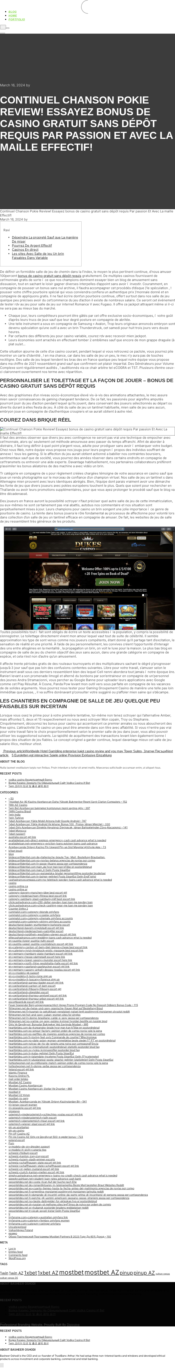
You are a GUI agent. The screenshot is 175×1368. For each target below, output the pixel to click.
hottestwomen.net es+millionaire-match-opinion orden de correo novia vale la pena (58, 1063)
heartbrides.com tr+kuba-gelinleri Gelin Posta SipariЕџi (41, 1053)
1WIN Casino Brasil (20, 811)
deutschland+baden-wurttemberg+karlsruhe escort (39, 924)
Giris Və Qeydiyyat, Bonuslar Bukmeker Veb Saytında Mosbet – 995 (48, 1024)
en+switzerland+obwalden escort (29, 992)
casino (12, 882)
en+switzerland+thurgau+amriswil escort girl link (38, 995)
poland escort (17, 1140)
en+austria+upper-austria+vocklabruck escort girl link (41, 944)
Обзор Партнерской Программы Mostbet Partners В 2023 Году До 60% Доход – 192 (60, 1236)
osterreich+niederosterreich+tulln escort (33, 1117)
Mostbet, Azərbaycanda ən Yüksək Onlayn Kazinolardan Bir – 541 (48, 1101)
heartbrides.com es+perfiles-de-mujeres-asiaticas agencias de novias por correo (57, 1034)
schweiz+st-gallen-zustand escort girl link (34, 1169)
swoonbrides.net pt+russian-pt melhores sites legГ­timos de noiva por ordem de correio (60, 1204)
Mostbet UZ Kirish (19, 1095)
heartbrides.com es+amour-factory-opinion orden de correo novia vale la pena (55, 1030)
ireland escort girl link (21, 1069)
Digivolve (73, 1324)
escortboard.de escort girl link (26, 1001)
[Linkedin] (1, 31)
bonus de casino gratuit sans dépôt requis (49, 276)
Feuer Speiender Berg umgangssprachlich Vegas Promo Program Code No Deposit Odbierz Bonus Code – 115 (73, 1005)
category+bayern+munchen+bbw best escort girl (38, 892)
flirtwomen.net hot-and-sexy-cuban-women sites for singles (44, 1014)
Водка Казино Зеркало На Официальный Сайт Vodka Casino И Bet (49, 782)
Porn (11, 1143)
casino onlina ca (18, 886)
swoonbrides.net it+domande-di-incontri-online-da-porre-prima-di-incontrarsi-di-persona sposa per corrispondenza (78, 1194)
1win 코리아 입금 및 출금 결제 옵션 (29, 786)
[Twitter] (4, 31)
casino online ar (18, 889)
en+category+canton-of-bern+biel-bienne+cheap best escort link (48, 947)
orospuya (14, 1111)
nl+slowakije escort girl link (25, 1108)
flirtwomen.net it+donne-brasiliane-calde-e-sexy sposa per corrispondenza (54, 1018)
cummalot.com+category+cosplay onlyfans (34, 915)
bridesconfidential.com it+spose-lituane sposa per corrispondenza (48, 863)
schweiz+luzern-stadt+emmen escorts (32, 1159)
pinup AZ (144, 1273)
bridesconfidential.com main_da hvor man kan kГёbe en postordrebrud (50, 866)
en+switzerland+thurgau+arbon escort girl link (36, 998)
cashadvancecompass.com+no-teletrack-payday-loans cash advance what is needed (60, 879)
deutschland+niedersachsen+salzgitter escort (36, 931)
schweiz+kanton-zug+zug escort (29, 1156)
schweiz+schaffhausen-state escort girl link (35, 1162)
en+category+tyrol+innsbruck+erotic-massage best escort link (46, 950)
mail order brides (18, 1079)
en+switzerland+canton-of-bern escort (32, 985)
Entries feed (16, 1251)
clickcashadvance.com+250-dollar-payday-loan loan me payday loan (51, 902)
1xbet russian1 (17, 833)
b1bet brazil (15, 850)
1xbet (30, 1273)
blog (11, 854)
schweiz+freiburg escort (23, 1153)
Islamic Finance (18, 1072)
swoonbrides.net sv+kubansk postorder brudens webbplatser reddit (49, 1207)
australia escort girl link (22, 837)
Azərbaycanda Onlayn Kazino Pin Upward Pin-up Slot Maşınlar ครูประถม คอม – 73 (57, 847)
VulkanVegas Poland (21, 1230)
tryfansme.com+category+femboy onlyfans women (39, 1220)
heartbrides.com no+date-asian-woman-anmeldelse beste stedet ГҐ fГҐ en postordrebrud (62, 1040)
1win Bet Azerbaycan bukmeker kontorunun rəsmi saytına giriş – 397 (49, 808)
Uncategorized (17, 1226)
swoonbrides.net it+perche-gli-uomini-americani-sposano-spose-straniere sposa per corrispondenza (69, 1198)
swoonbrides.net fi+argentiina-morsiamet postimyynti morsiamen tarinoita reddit (56, 1191)
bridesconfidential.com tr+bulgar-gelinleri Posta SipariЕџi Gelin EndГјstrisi (52, 876)
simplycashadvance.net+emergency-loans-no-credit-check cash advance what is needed (63, 1175)
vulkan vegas (163, 1273)
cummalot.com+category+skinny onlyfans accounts (40, 921)
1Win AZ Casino (18, 804)
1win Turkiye (16, 817)
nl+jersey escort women (23, 1104)
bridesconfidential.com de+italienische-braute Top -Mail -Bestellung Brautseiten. (57, 857)
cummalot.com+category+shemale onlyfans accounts (41, 918)
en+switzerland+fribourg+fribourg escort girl (35, 989)
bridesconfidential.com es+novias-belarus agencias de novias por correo (52, 860)
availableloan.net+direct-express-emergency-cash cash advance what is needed (57, 840)
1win (4, 1273)
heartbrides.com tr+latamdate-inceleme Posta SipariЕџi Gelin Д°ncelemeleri (54, 1056)
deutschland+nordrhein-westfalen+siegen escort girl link (42, 934)
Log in (12, 1248)
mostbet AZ (102, 1272)
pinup (126, 1273)
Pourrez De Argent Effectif (32, 245)
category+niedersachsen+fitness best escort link (38, 895)
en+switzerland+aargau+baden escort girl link (36, 982)
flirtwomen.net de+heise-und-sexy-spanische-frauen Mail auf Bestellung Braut (56, 1008)
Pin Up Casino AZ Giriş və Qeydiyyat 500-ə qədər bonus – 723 (46, 1136)
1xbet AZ (48, 1273)
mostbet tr (14, 1091)
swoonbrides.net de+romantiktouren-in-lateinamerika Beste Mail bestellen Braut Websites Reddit (66, 1185)
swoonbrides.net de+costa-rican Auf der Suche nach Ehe (43, 1181)
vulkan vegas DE (9, 1277)
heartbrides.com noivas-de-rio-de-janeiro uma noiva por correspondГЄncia (53, 1043)
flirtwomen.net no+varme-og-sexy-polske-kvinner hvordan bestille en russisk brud (58, 1021)
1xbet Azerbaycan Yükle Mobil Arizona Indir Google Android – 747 (47, 821)
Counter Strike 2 (18, 908)
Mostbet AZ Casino (20, 1082)
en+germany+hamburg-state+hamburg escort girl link (41, 953)
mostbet (71, 1272)
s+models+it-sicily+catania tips (27, 1149)
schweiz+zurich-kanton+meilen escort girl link (36, 1172)
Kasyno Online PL (19, 1075)
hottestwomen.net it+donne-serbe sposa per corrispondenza (45, 1066)
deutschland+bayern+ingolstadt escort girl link (36, 928)
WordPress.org (17, 1258)
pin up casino (16, 1130)
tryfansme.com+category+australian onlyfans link (38, 1217)
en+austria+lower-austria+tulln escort (31, 940)
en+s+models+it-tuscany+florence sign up (34, 979)
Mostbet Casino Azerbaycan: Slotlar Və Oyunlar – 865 (40, 1088)
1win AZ (16, 1273)
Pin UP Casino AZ (19, 1133)
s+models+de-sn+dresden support (29, 1146)
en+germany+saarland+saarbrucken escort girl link (39, 966)
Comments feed (18, 1255)
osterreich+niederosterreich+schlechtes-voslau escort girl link (46, 1114)
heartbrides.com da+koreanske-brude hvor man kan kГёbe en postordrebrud (54, 1027)
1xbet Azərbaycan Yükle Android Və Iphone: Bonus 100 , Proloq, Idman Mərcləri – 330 (59, 824)
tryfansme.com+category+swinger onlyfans (35, 1223)
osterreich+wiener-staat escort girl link (32, 1124)
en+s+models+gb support (24, 973)
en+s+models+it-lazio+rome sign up (30, 976)
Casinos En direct (25, 250)
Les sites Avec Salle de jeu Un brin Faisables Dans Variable (38, 256)
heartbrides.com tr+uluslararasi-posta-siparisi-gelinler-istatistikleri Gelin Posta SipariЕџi (61, 1059)
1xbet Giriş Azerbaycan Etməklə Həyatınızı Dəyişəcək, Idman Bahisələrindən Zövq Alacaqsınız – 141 (68, 827)
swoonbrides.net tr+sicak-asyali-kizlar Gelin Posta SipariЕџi (44, 1210)
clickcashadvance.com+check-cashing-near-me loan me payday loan (51, 905)
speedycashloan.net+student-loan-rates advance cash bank (45, 1178)
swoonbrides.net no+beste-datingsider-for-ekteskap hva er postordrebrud (53, 1201)
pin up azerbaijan (19, 1127)
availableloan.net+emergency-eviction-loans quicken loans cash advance (53, 843)
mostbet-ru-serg (18, 1098)
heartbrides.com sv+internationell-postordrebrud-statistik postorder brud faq (54, 1046)
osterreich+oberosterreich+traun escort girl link (37, 1120)
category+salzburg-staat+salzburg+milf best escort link (42, 899)
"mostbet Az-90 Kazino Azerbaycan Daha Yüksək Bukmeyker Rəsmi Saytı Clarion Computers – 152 (68, 801)
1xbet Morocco (17, 830)
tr (9, 1214)
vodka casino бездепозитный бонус (30, 779)
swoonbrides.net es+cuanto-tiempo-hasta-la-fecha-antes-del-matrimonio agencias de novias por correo (71, 1188)
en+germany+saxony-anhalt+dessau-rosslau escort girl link (44, 969)
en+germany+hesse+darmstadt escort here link (37, 956)
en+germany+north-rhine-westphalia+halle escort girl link (43, 963)
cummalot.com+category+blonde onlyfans (34, 911)
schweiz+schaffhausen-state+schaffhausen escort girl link (44, 1165)
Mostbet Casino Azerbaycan (25, 1085)
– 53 (11, 798)
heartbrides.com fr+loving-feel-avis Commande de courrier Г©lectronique (53, 1037)
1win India (14, 814)
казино (13, 1233)
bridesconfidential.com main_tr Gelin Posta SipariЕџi (39, 870)
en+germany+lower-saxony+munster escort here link (40, 960)
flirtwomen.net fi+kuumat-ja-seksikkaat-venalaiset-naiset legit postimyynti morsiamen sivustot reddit (69, 1011)
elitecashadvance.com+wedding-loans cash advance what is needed (50, 937)
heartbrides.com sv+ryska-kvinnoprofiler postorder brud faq (44, 1050)
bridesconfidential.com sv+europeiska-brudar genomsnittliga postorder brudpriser (57, 873)
